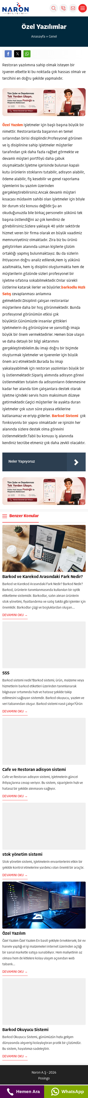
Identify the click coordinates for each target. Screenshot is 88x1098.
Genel (53, 37)
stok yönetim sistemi (22, 855)
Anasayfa (38, 37)
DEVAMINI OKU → (15, 615)
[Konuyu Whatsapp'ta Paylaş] (27, 53)
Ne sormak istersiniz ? (35, 1049)
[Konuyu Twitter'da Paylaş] (17, 53)
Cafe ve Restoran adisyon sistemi (34, 770)
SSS (5, 673)
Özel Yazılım (14, 934)
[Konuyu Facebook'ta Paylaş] (8, 53)
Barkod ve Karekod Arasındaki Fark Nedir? (42, 577)
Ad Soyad (28, 1020)
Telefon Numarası (33, 1064)
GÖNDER (50, 1081)
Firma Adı (27, 1034)
